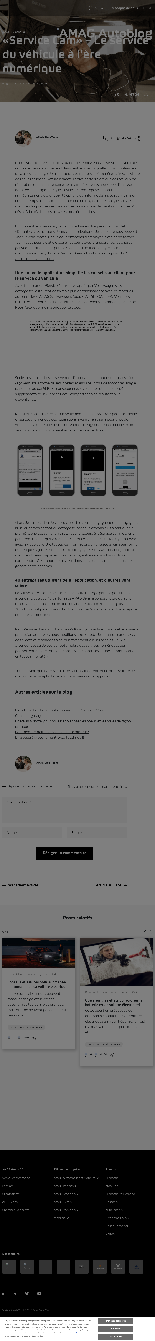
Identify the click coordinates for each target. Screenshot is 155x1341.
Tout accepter (115, 1337)
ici (76, 1333)
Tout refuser (115, 1329)
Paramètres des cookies (115, 1321)
